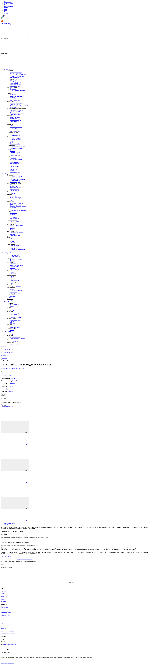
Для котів (14, 381)
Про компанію (7, 2)
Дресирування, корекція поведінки (16, 108)
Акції (5, 9)
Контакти (6, 13)
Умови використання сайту (8, 631)
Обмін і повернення (9, 4)
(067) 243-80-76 (6, 23)
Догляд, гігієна (11, 137)
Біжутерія (9, 149)
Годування (10, 70)
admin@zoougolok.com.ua (7, 663)
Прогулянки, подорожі (13, 132)
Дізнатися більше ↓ (6, 556)
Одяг (8, 156)
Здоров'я (9, 258)
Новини (6, 7)
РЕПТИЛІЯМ (7, 331)
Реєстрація (7, 16)
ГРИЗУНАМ (7, 252)
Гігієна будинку (11, 145)
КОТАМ (6, 173)
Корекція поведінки (12, 231)
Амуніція (9, 115)
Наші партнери (8, 11)
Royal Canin (7, 375)
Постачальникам (8, 6)
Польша (13, 378)
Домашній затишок (12, 87)
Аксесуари (10, 262)
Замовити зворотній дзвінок (8, 24)
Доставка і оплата (8, 3)
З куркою (10, 391)
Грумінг (9, 93)
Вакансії (6, 10)
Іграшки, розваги (11, 275)
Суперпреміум (11, 383)
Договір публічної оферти (8, 633)
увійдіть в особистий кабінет (24, 559)
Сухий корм (10, 386)
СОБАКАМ (7, 69)
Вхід (2, 16)
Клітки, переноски (12, 270)
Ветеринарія (10, 101)
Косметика (10, 124)
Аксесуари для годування (14, 79)
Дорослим (8, 389)
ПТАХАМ (6, 301)
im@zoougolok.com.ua (10, 644)
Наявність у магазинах (7, 406)
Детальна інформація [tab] (9, 523)
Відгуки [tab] (6, 524)
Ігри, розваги (10, 165)
